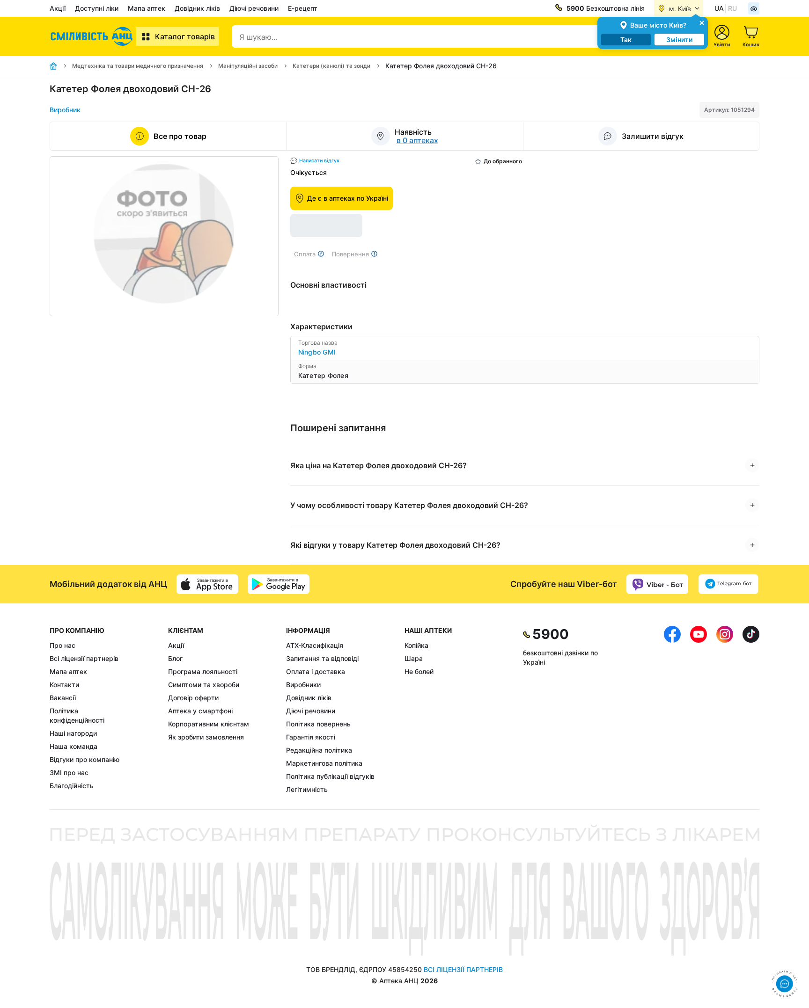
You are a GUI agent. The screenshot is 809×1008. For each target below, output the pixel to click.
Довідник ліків (197, 8)
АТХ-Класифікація (314, 645)
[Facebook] (672, 710)
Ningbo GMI (317, 352)
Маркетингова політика (324, 763)
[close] (702, 22)
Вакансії (63, 698)
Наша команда (73, 746)
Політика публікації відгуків (330, 776)
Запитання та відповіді (322, 658)
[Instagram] (724, 710)
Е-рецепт (302, 8)
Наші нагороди (73, 733)
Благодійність (72, 786)
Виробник (65, 110)
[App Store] (207, 584)
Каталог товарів (185, 36)
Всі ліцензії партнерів (84, 658)
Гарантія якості (310, 737)
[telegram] (728, 584)
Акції (58, 8)
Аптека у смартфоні (200, 711)
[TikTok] (751, 710)
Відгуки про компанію (84, 759)
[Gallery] (164, 236)
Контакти (64, 685)
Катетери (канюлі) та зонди (331, 65)
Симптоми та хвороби (203, 685)
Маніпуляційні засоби (248, 65)
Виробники (303, 685)
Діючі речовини (254, 8)
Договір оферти (193, 698)
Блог (175, 658)
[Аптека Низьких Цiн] (93, 36)
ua (719, 8)
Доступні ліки (96, 8)
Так (626, 40)
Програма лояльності (202, 671)
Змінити (679, 40)
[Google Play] (278, 584)
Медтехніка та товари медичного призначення (137, 65)
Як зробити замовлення (206, 737)
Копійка (416, 645)
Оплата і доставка (315, 671)
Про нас (62, 645)
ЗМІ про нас (69, 772)
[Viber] (657, 584)
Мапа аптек (146, 8)
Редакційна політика (319, 750)
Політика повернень (318, 724)
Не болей (419, 671)
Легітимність (307, 789)
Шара (413, 658)
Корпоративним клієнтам (208, 724)
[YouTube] (698, 710)
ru (732, 8)
